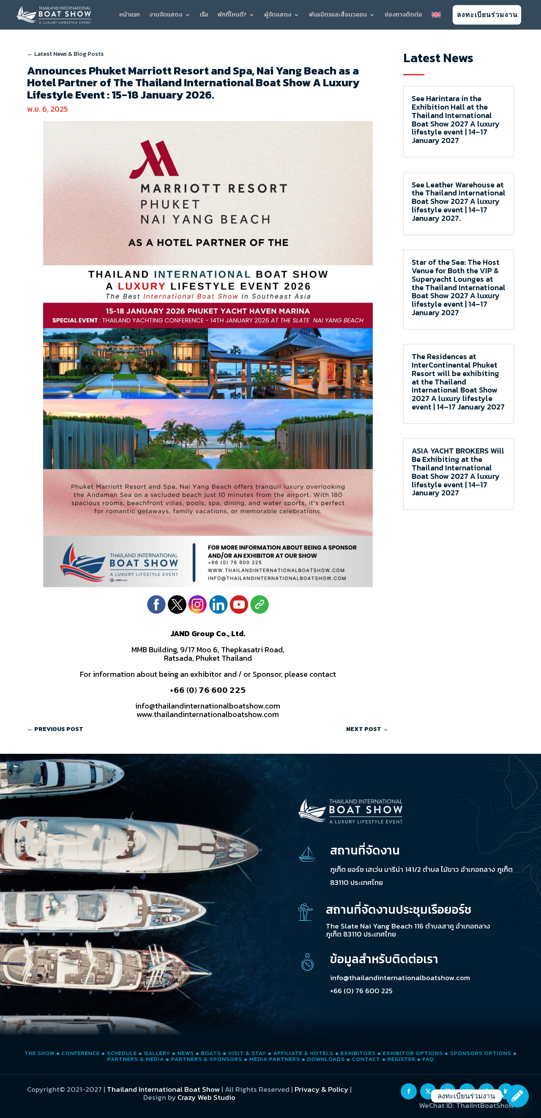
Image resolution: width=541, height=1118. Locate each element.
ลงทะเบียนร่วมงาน (487, 15)
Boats (211, 1053)
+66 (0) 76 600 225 (361, 990)
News (186, 1053)
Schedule (122, 1053)
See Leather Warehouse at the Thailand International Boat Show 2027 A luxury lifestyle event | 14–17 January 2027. (458, 201)
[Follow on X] (428, 1091)
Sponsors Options (480, 1053)
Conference (81, 1053)
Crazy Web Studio (206, 1097)
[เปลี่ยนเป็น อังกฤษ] (436, 14)
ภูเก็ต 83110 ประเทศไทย (361, 933)
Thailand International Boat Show (163, 1089)
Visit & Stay (247, 1053)
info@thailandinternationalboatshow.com (400, 977)
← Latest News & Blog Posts (65, 53)
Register (401, 1059)
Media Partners (274, 1059)
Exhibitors (358, 1053)
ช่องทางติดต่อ (403, 15)
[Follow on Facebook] (409, 1091)
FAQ (428, 1059)
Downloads (326, 1059)
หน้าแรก (129, 15)
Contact (366, 1059)
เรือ (204, 15)
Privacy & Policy (321, 1089)
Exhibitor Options (413, 1053)
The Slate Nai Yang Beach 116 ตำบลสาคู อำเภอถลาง (408, 925)
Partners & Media (135, 1059)
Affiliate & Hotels (303, 1053)
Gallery (157, 1053)
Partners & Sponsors (206, 1059)
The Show (40, 1053)
